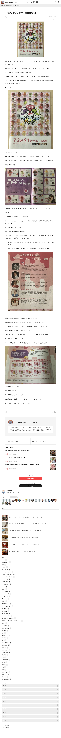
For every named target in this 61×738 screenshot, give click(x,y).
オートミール (6, 579)
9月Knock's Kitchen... (13, 441)
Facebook (6, 727)
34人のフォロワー (5, 497)
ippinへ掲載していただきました (39, 441)
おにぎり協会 (6, 581)
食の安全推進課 (6, 679)
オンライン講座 (6, 584)
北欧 (4, 633)
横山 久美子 (9, 490)
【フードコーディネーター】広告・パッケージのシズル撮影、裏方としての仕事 (27, 524)
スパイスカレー (6, 603)
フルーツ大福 (6, 613)
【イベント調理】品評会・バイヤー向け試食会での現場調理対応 (24, 537)
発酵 (4, 657)
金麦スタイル (6, 672)
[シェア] (58, 2)
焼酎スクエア (6, 652)
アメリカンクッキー (7, 572)
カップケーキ (6, 591)
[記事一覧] (34, 2)
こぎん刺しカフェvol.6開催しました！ (15, 457)
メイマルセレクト (7, 616)
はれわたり (5, 611)
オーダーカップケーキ (8, 577)
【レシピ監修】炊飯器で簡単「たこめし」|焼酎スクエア (22, 551)
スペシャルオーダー (7, 606)
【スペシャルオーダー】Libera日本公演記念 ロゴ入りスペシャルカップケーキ (27, 517)
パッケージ (5, 608)
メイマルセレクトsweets (8, 618)
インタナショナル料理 (8, 574)
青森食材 (5, 677)
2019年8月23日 (52, 16)
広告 (4, 640)
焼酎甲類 (5, 655)
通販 (4, 669)
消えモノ (5, 647)
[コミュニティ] (37, 2)
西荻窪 (4, 664)
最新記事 (3, 508)
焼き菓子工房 (6, 650)
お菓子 (4, 586)
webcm (4, 567)
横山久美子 (5, 645)
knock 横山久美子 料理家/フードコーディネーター (17, 2)
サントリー (5, 598)
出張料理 (5, 630)
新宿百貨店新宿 (6, 642)
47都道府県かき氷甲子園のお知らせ (21, 12)
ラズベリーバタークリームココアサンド (12, 620)
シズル (4, 601)
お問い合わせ (30, 478)
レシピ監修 (5, 625)
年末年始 (5, 638)
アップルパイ (6, 569)
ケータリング (6, 596)
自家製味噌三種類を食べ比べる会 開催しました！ (18, 450)
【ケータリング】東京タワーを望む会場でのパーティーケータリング (25, 530)
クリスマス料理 (6, 594)
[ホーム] (31, 2)
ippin (4, 559)
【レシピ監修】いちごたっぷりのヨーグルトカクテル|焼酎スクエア (24, 544)
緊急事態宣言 (6, 660)
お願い (4, 589)
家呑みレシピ (6, 635)
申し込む (30, 486)
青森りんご (5, 674)
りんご (4, 623)
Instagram (6, 730)
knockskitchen (6, 562)
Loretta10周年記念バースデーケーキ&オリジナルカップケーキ (22, 464)
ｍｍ (4, 564)
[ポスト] (55, 2)
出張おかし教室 (6, 628)
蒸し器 (4, 662)
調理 (4, 667)
